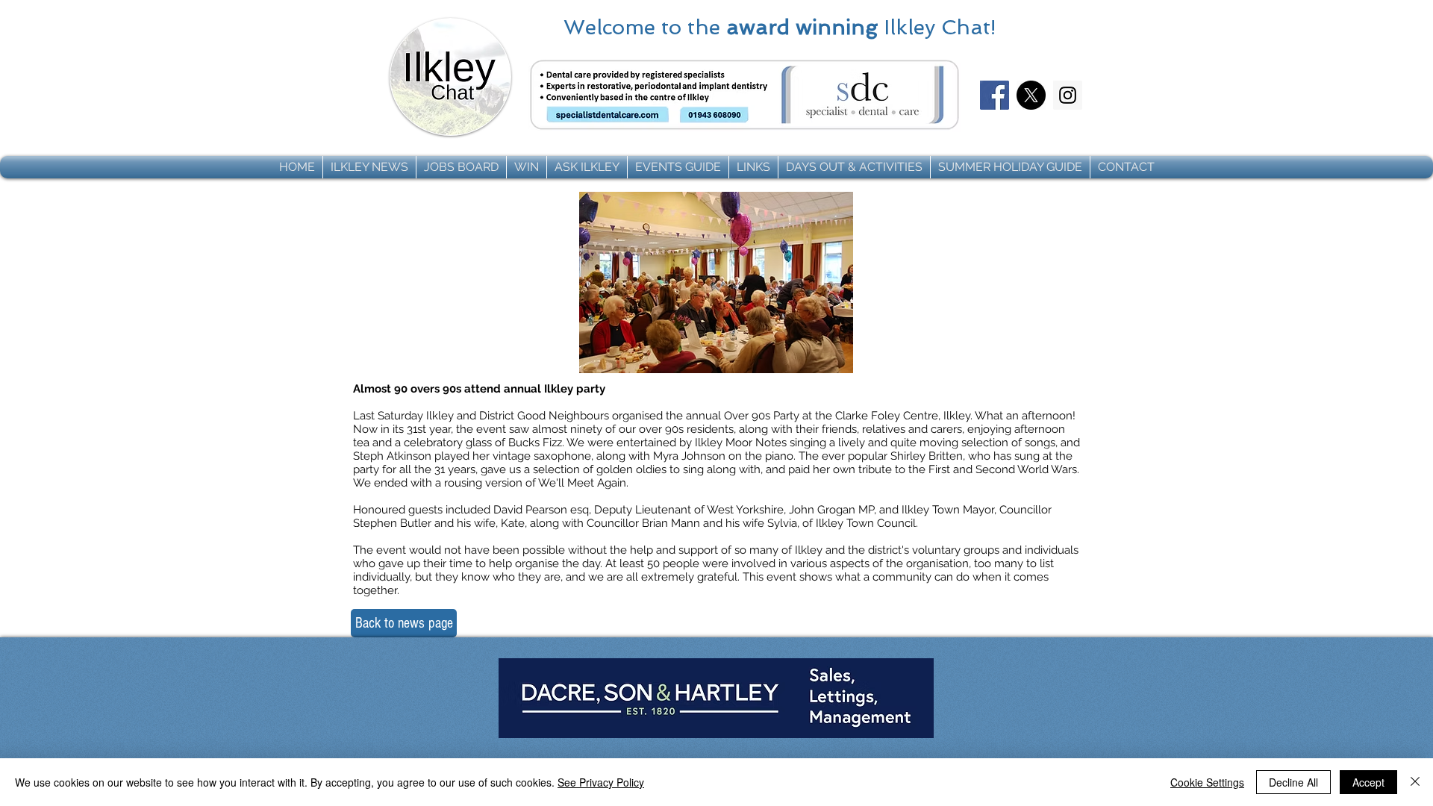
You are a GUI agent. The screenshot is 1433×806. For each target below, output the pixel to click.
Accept (1368, 782)
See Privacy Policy (601, 782)
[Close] (1415, 782)
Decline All (1293, 782)
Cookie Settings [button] (1207, 782)
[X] (1031, 95)
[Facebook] (994, 95)
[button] (369, 167)
